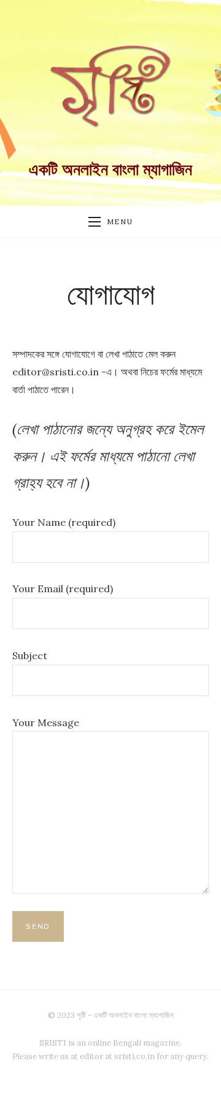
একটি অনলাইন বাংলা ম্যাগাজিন (110, 169)
